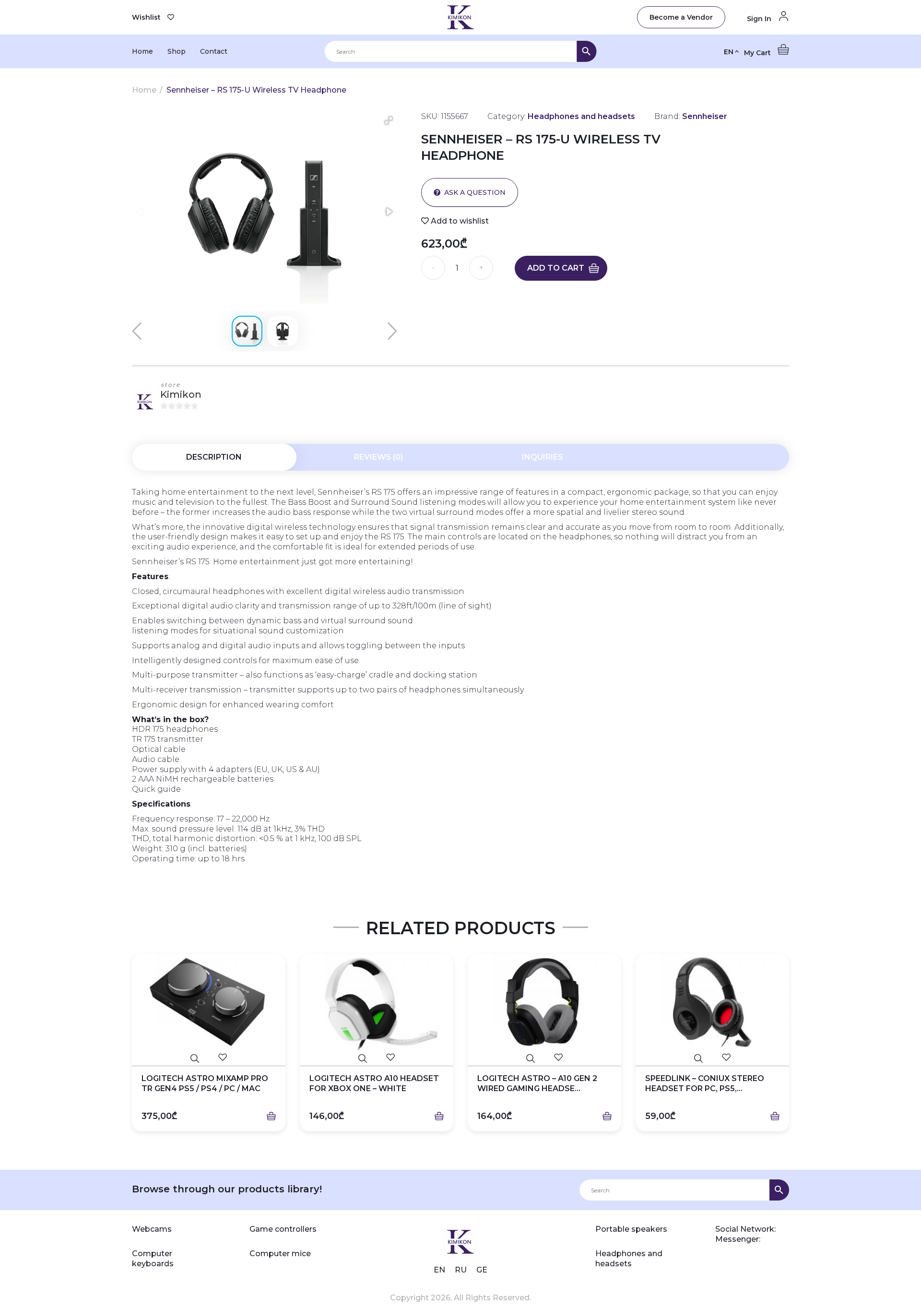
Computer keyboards (153, 1258)
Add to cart (555, 268)
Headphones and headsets (628, 1258)
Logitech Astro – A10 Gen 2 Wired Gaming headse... (537, 1083)
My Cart (758, 52)
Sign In (760, 18)
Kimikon (180, 394)
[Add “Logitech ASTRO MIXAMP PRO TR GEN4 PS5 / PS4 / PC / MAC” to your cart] (271, 1116)
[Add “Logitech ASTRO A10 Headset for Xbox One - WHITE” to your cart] (439, 1116)
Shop (176, 51)
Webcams (152, 1229)
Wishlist (146, 17)
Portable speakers (631, 1229)
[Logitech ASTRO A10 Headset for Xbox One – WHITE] (376, 1002)
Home (142, 51)
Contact (213, 51)
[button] (388, 120)
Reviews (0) (378, 457)
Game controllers (283, 1229)
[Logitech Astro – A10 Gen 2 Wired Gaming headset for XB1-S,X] (544, 1002)
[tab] (214, 457)
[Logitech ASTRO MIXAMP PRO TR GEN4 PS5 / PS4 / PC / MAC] (208, 1002)
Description (214, 457)
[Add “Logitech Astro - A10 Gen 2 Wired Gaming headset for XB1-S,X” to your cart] (607, 1116)
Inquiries (542, 457)
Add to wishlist (459, 221)
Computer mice (280, 1253)
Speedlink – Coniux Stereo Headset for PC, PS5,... (704, 1083)
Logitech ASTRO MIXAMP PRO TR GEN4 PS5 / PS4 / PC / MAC (205, 1083)
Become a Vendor (681, 17)
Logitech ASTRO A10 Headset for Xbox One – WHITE (374, 1083)
